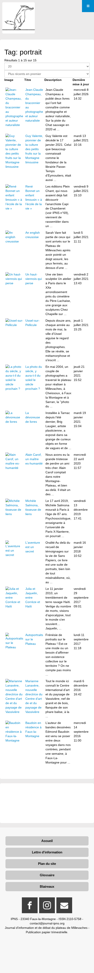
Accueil (47, 841)
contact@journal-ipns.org (47, 923)
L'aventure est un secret (32, 547)
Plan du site (47, 863)
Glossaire (47, 875)
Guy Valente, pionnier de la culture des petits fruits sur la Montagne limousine (34, 149)
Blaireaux (47, 886)
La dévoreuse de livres (32, 417)
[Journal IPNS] (18, 8)
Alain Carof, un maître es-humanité (34, 459)
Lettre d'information (47, 852)
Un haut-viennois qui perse (33, 279)
